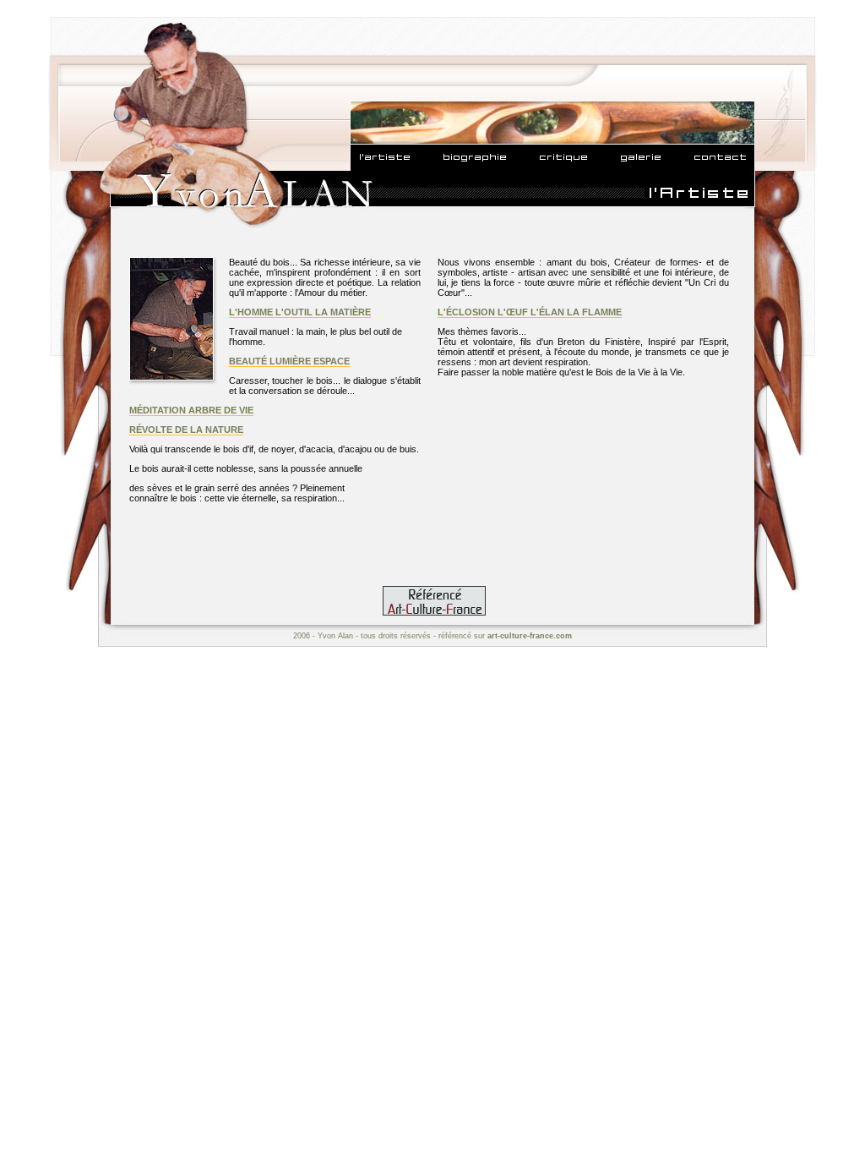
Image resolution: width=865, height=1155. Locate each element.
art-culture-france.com (529, 636)
